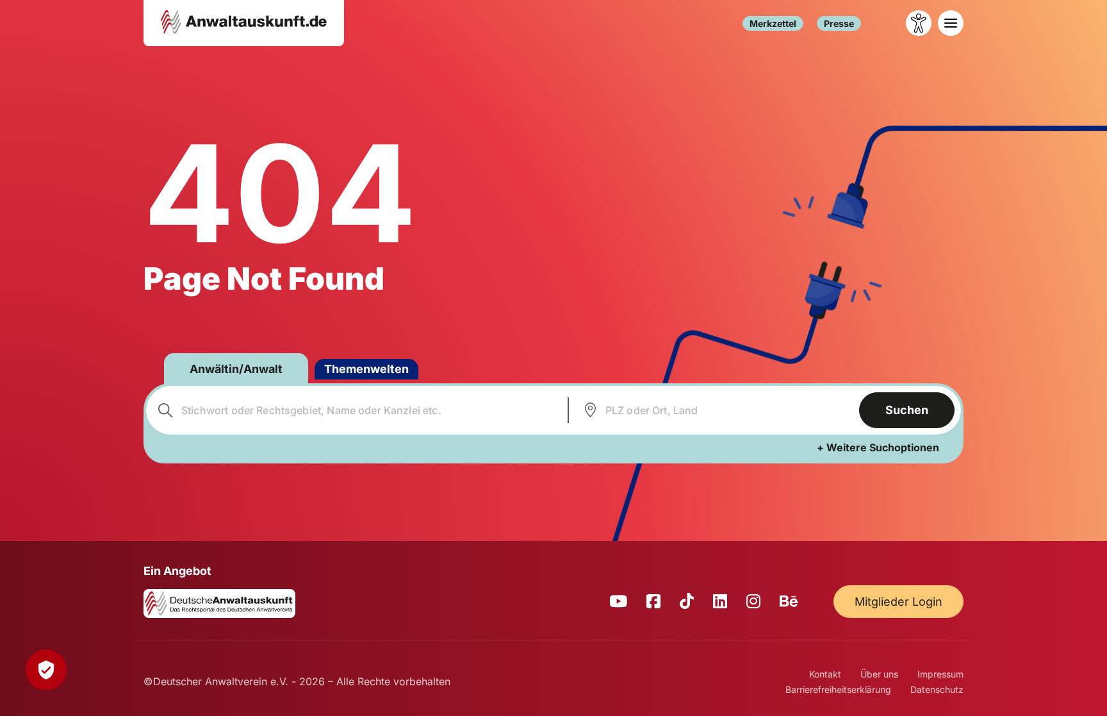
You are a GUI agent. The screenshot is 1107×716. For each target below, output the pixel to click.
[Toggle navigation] (951, 23)
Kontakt (825, 674)
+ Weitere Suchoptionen (878, 447)
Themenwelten (366, 369)
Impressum (940, 674)
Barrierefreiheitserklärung (838, 689)
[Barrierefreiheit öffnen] (918, 23)
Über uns (879, 674)
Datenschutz (937, 689)
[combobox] (355, 410)
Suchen (906, 410)
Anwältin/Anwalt (236, 369)
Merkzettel (773, 23)
